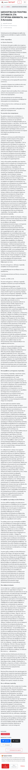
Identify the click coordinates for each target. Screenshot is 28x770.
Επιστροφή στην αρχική (15, 750)
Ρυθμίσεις (23, 766)
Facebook (6, 741)
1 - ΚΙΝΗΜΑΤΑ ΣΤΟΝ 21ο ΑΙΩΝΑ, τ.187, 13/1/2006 (5, 734)
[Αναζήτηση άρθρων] (20, 2)
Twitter (17, 741)
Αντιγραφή (7, 745)
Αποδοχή (5, 767)
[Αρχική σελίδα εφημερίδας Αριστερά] (8, 2)
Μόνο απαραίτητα (14, 766)
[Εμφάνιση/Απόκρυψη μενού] (24, 2)
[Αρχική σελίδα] (2, 7)
